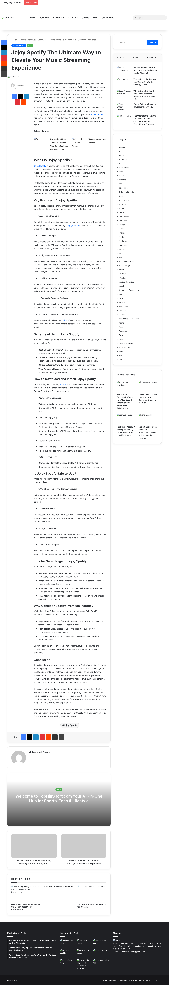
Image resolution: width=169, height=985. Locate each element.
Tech (95, 18)
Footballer (123, 241)
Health (121, 257)
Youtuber (122, 360)
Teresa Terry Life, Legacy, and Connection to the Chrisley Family (144, 82)
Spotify (63, 384)
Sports (85, 18)
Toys (121, 335)
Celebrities (58, 18)
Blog (120, 163)
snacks (122, 315)
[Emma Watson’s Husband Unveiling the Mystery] (124, 108)
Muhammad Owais (39, 752)
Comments (152, 57)
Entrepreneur (124, 221)
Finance (122, 233)
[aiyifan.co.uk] (8, 18)
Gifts (121, 253)
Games (122, 249)
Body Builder (124, 167)
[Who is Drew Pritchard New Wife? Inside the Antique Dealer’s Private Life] (124, 94)
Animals (122, 147)
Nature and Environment (129, 290)
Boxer (121, 171)
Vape (121, 351)
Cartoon (122, 184)
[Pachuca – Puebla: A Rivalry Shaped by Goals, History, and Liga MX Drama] (126, 419)
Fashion (122, 225)
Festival (122, 229)
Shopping (122, 311)
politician (122, 302)
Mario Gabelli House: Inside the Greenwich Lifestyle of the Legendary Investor (148, 432)
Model (121, 286)
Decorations (124, 200)
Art (120, 151)
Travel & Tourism (126, 343)
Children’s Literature (127, 192)
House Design (124, 266)
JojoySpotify (73, 225)
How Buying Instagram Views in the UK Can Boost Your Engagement (25, 906)
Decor (121, 196)
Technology (123, 331)
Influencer (123, 270)
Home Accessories (126, 261)
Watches (122, 356)
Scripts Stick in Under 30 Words (58, 886)
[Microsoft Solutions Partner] (79, 142)
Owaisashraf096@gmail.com (133, 951)
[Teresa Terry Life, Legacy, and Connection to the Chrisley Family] (124, 83)
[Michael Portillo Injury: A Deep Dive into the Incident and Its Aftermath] (124, 71)
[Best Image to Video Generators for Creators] (91, 893)
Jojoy (64, 320)
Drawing (122, 204)
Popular (120, 57)
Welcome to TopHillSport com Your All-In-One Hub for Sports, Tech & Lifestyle (58, 798)
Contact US (108, 18)
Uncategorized (125, 347)
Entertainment (26, 40)
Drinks (121, 208)
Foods (121, 237)
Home (33, 18)
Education (123, 212)
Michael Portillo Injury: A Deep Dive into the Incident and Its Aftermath (145, 70)
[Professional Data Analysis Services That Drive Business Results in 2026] (41, 142)
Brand (121, 176)
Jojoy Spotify (97, 114)
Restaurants (124, 306)
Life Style (73, 18)
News (121, 294)
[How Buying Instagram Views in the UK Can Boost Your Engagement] (25, 893)
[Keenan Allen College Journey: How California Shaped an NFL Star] (148, 386)
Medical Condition (126, 282)
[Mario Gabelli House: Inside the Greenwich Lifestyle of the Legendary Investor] (148, 419)
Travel (121, 339)
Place (121, 298)
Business (44, 18)
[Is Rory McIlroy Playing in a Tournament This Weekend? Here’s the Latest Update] (84, 964)
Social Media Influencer (129, 319)
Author (121, 155)
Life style (122, 278)
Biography (123, 159)
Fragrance (123, 245)
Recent (136, 57)
